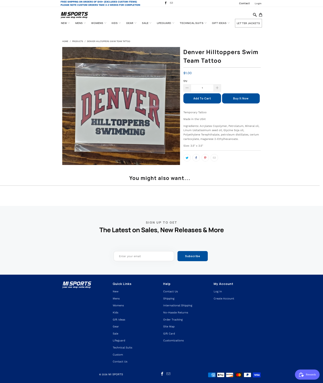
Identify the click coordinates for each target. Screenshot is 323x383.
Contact (244, 3)
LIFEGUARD (164, 23)
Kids (115, 312)
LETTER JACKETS (248, 23)
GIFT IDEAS (219, 23)
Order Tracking (173, 319)
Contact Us (120, 361)
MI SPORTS (115, 374)
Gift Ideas (119, 319)
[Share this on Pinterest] (205, 157)
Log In (218, 291)
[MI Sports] (74, 15)
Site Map (169, 326)
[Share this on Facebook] (196, 157)
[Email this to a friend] (214, 157)
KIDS (115, 23)
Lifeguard (119, 340)
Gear (116, 326)
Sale (115, 333)
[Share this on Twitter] (187, 157)
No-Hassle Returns (175, 312)
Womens (118, 305)
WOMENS (97, 23)
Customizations (173, 340)
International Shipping (177, 305)
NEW (64, 23)
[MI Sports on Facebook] (165, 3)
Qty (185, 81)
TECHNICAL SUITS (192, 23)
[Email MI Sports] (171, 3)
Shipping (168, 298)
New (115, 291)
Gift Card (169, 333)
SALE (145, 23)
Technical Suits (122, 347)
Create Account (224, 298)
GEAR (130, 23)
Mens (116, 298)
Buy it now (241, 98)
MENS (79, 23)
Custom (118, 354)
